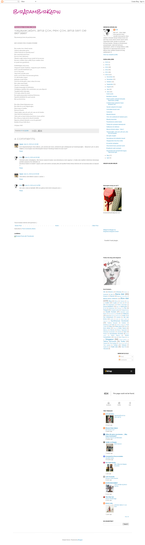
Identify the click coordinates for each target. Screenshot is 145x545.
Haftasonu (126, 313)
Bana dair (119, 294)
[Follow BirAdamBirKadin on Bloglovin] (111, 284)
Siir (128, 337)
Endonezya (111, 308)
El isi (104, 308)
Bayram (112, 296)
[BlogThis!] (35, 131)
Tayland (105, 343)
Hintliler (124, 315)
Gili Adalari (111, 313)
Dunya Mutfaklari (108, 306)
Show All (127, 516)
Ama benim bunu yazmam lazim (115, 146)
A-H (20, 157)
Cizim (120, 302)
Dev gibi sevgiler (111, 136)
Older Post (95, 225)
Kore (125, 326)
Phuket (105, 333)
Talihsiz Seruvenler (109, 341)
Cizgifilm (115, 302)
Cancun (122, 301)
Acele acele (109, 94)
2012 (106, 70)
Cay (128, 301)
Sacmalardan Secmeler (116, 333)
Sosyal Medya (123, 339)
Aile (104, 292)
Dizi (104, 304)
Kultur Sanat (122, 328)
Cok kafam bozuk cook (113, 109)
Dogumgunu (111, 304)
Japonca (105, 321)
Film (125, 308)
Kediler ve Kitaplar (111, 442)
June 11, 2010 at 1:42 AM (31, 144)
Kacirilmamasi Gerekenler (120, 321)
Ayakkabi (105, 294)
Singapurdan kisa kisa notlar (114, 141)
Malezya (105, 330)
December (110, 77)
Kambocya (106, 324)
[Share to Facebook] (39, 131)
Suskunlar (109, 112)
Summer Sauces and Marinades (114, 437)
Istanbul (118, 317)
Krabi (114, 328)
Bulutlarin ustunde (111, 96)
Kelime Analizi (120, 324)
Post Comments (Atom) (28, 228)
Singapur (109, 339)
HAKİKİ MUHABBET (112, 483)
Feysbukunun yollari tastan (114, 122)
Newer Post (18, 225)
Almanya (118, 292)
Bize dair (125, 298)
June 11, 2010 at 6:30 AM (32, 157)
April (108, 158)
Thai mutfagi (113, 343)
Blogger (80, 540)
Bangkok (105, 296)
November (110, 79)
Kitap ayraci (118, 326)
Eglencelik (124, 306)
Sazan (21, 144)
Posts (122, 356)
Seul (115, 337)
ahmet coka (109, 503)
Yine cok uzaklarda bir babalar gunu (116, 117)
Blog (110, 301)
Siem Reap (122, 337)
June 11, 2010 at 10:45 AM (31, 174)
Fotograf (105, 310)
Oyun (125, 332)
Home (57, 225)
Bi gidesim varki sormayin (113, 148)
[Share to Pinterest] (41, 131)
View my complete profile (110, 54)
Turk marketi (106, 345)
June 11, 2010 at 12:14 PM (32, 185)
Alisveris (110, 292)
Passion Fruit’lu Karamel (112, 478)
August (109, 87)
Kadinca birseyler (113, 322)
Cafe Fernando (110, 476)
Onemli (119, 331)
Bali (112, 294)
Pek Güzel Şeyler (111, 462)
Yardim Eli (105, 347)
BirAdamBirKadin (37, 12)
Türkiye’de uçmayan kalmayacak (115, 124)
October (109, 82)
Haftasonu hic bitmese (112, 127)
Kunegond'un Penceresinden (114, 456)
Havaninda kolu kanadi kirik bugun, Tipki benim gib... (116, 151)
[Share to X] (37, 131)
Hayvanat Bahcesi (115, 315)
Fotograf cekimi (115, 310)
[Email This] (33, 131)
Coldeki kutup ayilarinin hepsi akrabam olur (115, 103)
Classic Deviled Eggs (111, 498)
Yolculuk (105, 348)
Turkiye (115, 345)
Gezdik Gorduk (111, 312)
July (108, 89)
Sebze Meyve (115, 335)
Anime (125, 292)
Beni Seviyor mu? (110, 429)
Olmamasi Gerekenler (109, 331)
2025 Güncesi (118, 444)
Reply (21, 151)
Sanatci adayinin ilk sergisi (114, 107)
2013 (106, 67)
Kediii (112, 324)
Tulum (125, 343)
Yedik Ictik (114, 347)
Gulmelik (118, 313)
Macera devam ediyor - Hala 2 (115, 129)
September (110, 84)
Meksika (112, 330)
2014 (106, 65)
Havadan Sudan (110, 458)
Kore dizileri (107, 328)
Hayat (107, 315)
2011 (106, 72)
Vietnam (124, 345)
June (108, 92)
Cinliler (107, 303)
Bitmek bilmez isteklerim (110, 298)
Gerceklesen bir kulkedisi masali (115, 138)
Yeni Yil (124, 347)
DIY (126, 302)
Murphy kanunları (111, 119)
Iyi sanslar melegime (112, 143)
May (108, 155)
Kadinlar (124, 322)
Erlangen (119, 308)
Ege (117, 306)
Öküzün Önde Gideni (112, 428)
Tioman (120, 343)
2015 (106, 62)
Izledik (111, 319)
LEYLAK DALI (110, 414)
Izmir (117, 319)
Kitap (110, 326)
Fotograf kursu (125, 310)
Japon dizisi (124, 319)
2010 (106, 74)
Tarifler (123, 341)
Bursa (116, 301)
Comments (123, 360)
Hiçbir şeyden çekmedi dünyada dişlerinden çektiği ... (115, 99)
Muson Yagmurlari (122, 330)
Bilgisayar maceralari (122, 296)
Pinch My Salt (110, 497)
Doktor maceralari (122, 304)
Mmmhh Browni (110, 114)
